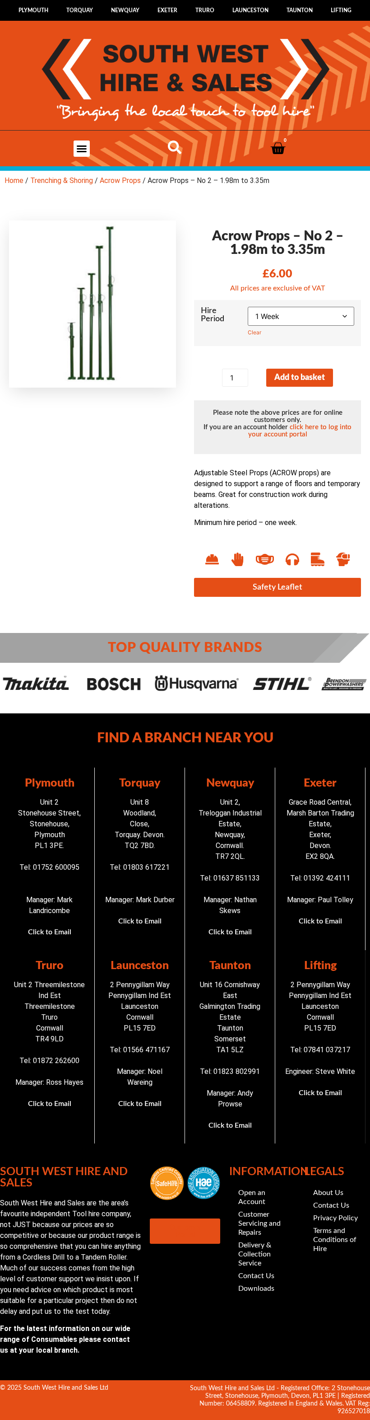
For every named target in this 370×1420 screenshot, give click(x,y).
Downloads (256, 1288)
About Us (328, 1192)
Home (14, 180)
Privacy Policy (335, 1218)
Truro (204, 10)
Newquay (125, 10)
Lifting (341, 10)
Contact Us (256, 1275)
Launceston (250, 10)
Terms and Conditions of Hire (334, 1239)
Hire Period (212, 315)
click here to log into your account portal (300, 431)
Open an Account (251, 1197)
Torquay (79, 10)
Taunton (300, 10)
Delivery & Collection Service (254, 1254)
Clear (254, 332)
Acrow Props (120, 180)
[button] (82, 149)
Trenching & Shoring (61, 180)
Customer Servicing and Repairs (259, 1223)
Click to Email (49, 932)
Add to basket (299, 378)
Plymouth (33, 10)
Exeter (167, 10)
